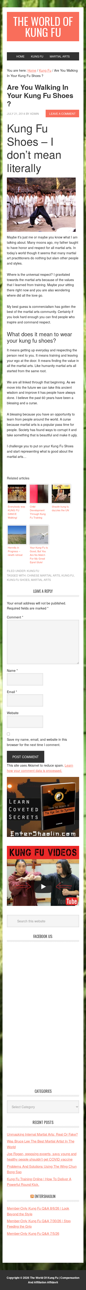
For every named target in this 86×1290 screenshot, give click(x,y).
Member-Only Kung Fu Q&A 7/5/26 (33, 1233)
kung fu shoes (18, 580)
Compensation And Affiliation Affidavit (53, 1280)
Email (12, 691)
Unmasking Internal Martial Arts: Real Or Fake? (42, 1134)
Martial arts (41, 580)
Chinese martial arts (43, 575)
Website (13, 713)
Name (12, 670)
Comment (15, 617)
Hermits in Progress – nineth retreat (15, 551)
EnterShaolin (45, 1196)
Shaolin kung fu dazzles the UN (60, 508)
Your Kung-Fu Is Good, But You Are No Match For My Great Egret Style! (39, 554)
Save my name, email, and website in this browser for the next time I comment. (37, 742)
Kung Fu (33, 571)
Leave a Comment (62, 113)
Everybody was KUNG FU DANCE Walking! (16, 512)
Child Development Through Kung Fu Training (38, 512)
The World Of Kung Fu (43, 26)
